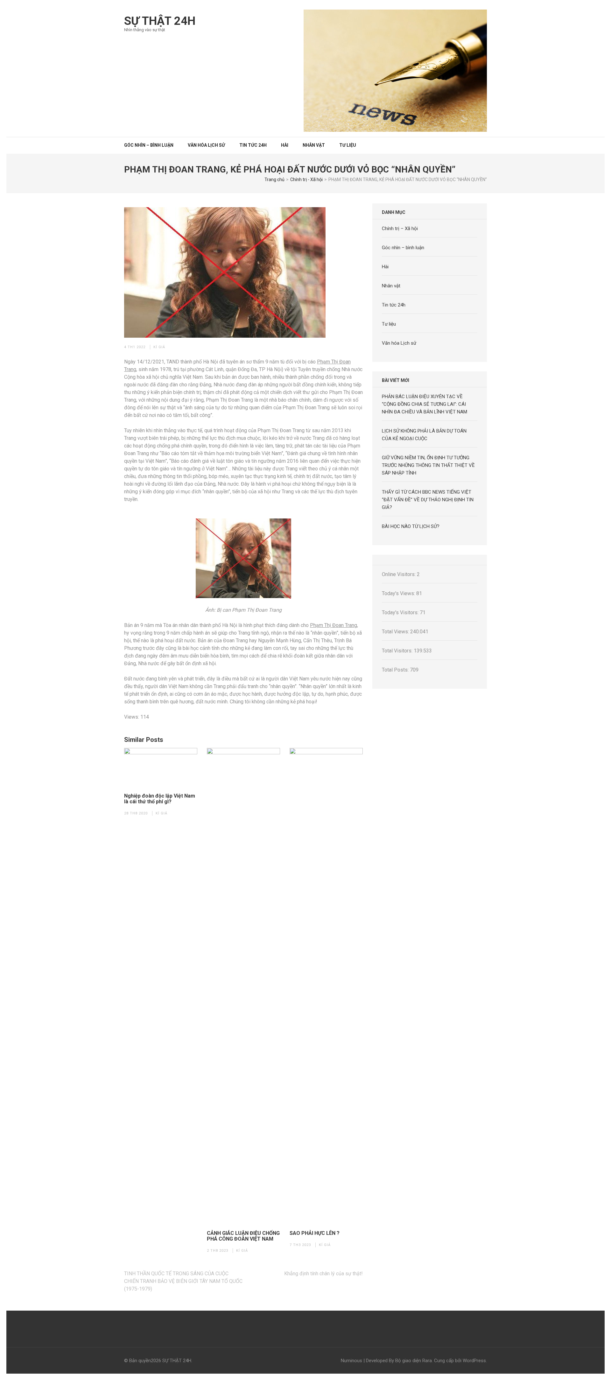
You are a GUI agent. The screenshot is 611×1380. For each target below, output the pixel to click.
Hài (284, 145)
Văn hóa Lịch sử (206, 145)
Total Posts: (396, 670)
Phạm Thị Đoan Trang (333, 625)
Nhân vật (314, 145)
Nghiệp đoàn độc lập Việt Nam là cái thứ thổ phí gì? (159, 799)
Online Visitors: (399, 574)
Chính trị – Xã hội (400, 228)
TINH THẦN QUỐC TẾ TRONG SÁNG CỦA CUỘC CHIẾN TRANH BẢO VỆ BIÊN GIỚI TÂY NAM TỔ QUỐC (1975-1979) (183, 1281)
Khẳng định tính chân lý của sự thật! (323, 1274)
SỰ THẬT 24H (159, 21)
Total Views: (396, 632)
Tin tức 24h (253, 145)
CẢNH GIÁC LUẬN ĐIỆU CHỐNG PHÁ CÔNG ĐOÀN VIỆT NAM (243, 1236)
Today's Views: (399, 593)
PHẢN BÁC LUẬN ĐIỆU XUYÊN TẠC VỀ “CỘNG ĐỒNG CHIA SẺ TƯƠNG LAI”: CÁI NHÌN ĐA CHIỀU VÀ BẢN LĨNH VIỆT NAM (424, 404)
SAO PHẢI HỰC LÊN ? (315, 1233)
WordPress (474, 1360)
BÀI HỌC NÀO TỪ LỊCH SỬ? (410, 526)
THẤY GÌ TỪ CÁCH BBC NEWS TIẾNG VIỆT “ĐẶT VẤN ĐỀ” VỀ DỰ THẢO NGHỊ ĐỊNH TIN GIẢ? (428, 499)
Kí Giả (159, 347)
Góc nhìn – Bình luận (148, 145)
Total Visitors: (398, 651)
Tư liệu (347, 145)
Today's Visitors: (401, 612)
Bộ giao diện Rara (413, 1360)
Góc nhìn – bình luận (403, 247)
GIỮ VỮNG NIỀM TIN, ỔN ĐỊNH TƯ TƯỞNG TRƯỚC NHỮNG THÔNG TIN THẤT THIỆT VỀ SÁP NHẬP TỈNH (428, 465)
